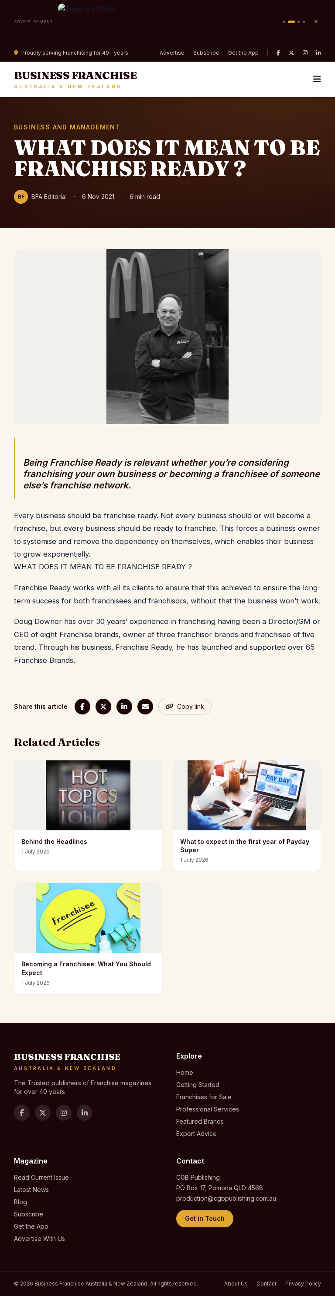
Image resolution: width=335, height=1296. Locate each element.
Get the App (243, 52)
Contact (266, 1283)
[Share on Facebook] (82, 706)
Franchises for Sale (204, 1097)
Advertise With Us (39, 1238)
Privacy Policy (303, 1283)
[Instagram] (305, 52)
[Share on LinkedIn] (124, 706)
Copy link (190, 706)
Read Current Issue (41, 1177)
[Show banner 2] (291, 22)
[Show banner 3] (298, 22)
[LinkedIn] (318, 52)
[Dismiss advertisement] (316, 22)
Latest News (31, 1189)
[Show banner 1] (284, 22)
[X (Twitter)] (291, 52)
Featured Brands (200, 1121)
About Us (236, 1283)
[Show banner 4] (304, 22)
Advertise (172, 52)
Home (184, 1072)
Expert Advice (196, 1133)
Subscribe (206, 52)
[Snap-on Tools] (167, 21)
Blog (20, 1201)
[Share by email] (145, 706)
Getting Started (197, 1084)
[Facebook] (278, 52)
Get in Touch (205, 1218)
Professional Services (207, 1109)
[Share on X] (103, 706)
